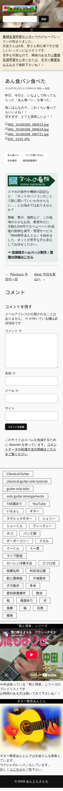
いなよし (13, 511)
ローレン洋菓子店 (19, 563)
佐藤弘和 (13, 570)
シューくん (15, 525)
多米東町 (12, 160)
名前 (10, 373)
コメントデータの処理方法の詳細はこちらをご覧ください (31, 449)
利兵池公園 (38, 570)
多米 (33, 585)
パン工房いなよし (34, 155)
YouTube (39, 503)
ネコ (10, 533)
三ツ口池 (49, 563)
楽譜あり (26, 600)
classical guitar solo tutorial (27, 481)
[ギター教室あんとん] (31, 751)
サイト (10, 408)
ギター (34, 511)
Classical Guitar (18, 473)
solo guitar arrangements (25, 496)
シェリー (49, 518)
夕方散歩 (13, 585)
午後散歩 (39, 578)
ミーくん (13, 548)
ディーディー (42, 525)
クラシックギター (19, 518)
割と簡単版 (15, 578)
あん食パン (13, 155)
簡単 (10, 615)
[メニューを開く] (32, 30)
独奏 (10, 608)
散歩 (39, 593)
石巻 (40, 608)
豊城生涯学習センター (19, 36)
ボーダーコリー (18, 541)
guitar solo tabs (18, 488)
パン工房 (29, 533)
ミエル (44, 541)
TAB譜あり (14, 503)
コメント (13, 331)
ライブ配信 (15, 555)
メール (12, 390)
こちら (17, 769)
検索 (43, 19)
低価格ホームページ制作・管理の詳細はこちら (30, 254)
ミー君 (34, 548)
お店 (47, 88)
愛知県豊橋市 (30, 160)
